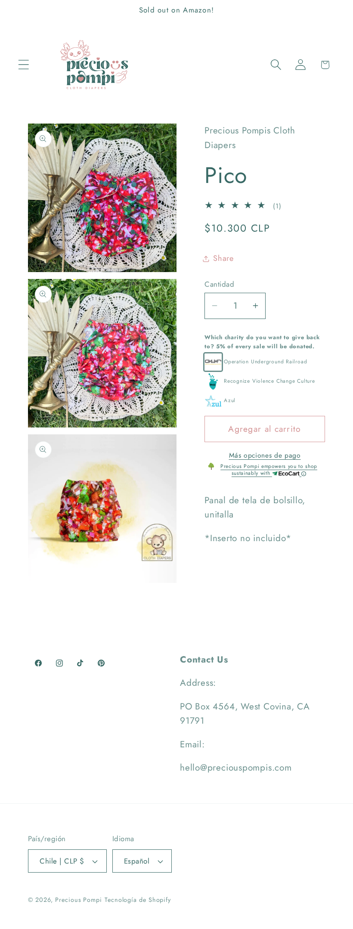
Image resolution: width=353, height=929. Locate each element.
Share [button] (223, 258)
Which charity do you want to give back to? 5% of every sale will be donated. (262, 341)
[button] (23, 65)
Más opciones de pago (265, 455)
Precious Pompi (78, 899)
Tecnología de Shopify (138, 899)
